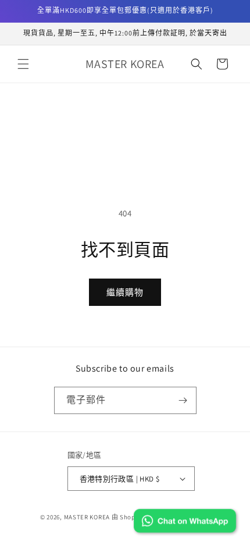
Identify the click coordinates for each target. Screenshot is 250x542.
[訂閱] (183, 400)
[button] (23, 64)
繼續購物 (125, 292)
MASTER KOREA (87, 517)
